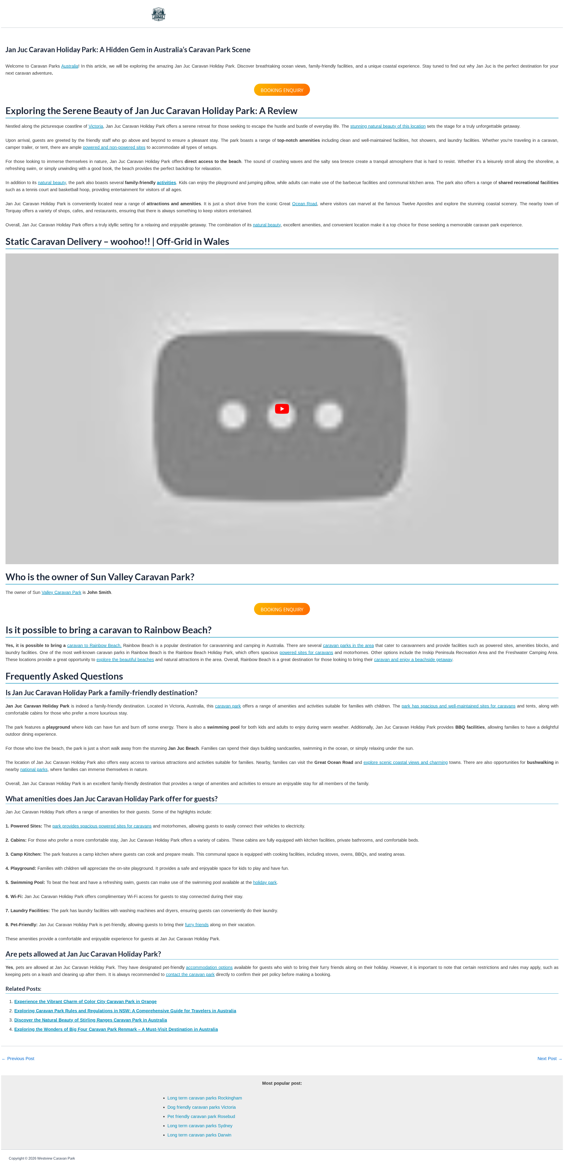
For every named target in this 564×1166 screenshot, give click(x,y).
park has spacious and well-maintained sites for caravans (458, 706)
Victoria (96, 126)
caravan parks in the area (348, 645)
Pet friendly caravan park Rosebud (201, 1116)
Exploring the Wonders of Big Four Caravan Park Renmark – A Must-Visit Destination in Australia (116, 1029)
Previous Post (18, 1058)
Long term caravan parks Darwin (199, 1135)
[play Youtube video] (282, 408)
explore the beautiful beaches (125, 659)
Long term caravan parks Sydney (199, 1125)
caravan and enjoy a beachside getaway (413, 659)
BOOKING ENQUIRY (282, 90)
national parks (34, 769)
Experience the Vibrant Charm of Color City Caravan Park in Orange (85, 1001)
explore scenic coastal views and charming (406, 762)
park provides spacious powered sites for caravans (102, 826)
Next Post (550, 1058)
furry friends (197, 924)
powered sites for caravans (306, 652)
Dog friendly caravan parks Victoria (201, 1107)
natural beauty (52, 182)
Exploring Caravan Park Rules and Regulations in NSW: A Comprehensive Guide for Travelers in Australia (125, 1010)
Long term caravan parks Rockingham (204, 1098)
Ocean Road (304, 203)
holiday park (265, 882)
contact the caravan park (190, 974)
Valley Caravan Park (61, 592)
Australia (69, 66)
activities (166, 182)
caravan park (228, 706)
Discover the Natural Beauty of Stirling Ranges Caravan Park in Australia (90, 1020)
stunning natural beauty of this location (388, 126)
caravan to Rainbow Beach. (94, 645)
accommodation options (209, 967)
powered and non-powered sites (114, 147)
